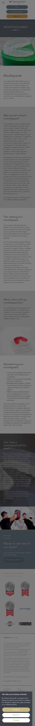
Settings (16, 720)
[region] (16, 709)
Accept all (16, 709)
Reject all (16, 715)
